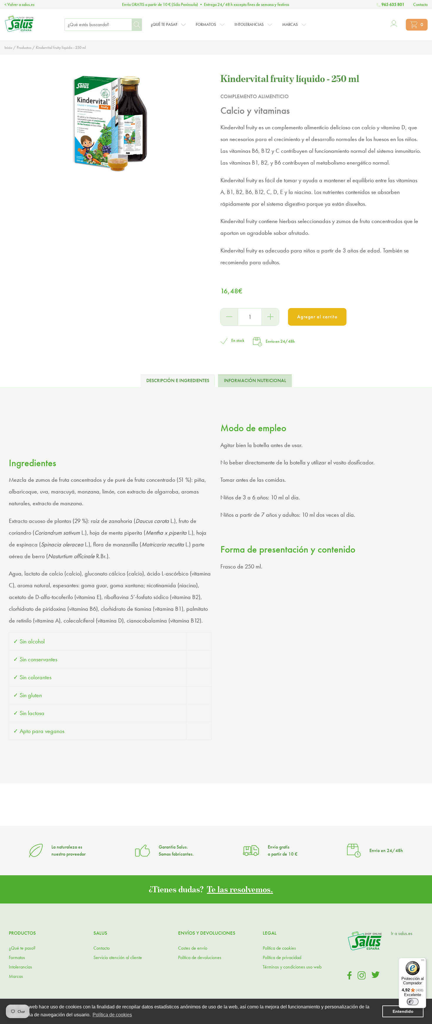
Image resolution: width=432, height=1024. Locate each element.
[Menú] (422, 961)
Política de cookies (279, 948)
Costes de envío (192, 948)
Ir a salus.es (401, 933)
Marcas (16, 976)
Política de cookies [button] (112, 1014)
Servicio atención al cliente (117, 957)
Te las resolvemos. (240, 889)
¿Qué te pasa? (22, 948)
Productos (24, 47)
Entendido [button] (403, 1011)
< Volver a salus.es (19, 4)
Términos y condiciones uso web (292, 967)
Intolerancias (20, 967)
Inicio (8, 47)
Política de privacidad (282, 957)
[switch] (412, 1001)
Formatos (17, 957)
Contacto (420, 4)
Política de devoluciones (199, 957)
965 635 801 (392, 4)
